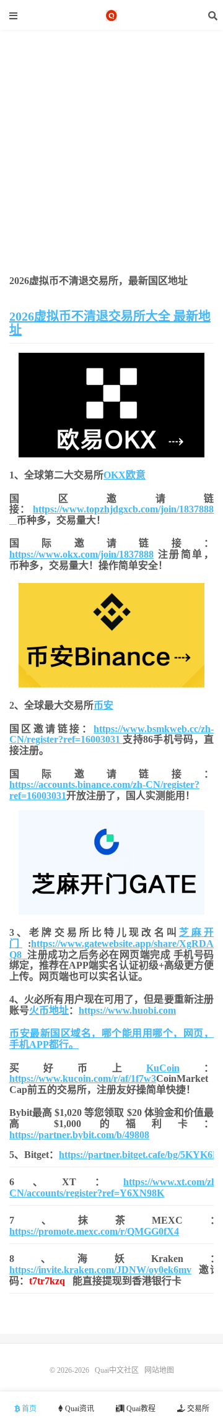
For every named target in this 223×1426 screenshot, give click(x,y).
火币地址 (49, 1010)
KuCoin (163, 1068)
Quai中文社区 (111, 15)
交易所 (197, 1408)
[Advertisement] (111, 198)
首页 (28, 1408)
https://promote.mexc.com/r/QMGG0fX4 (94, 1231)
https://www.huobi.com (127, 1010)
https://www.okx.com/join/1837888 (81, 554)
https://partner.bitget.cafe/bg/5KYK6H (139, 1154)
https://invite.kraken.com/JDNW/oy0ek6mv (100, 1269)
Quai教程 (140, 1408)
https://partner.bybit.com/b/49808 (79, 1135)
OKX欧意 (124, 475)
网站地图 (159, 1370)
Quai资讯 (78, 1408)
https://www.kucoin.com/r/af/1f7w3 (82, 1078)
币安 (103, 705)
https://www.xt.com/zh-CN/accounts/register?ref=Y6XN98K (114, 1187)
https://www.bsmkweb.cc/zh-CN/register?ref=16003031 (111, 734)
